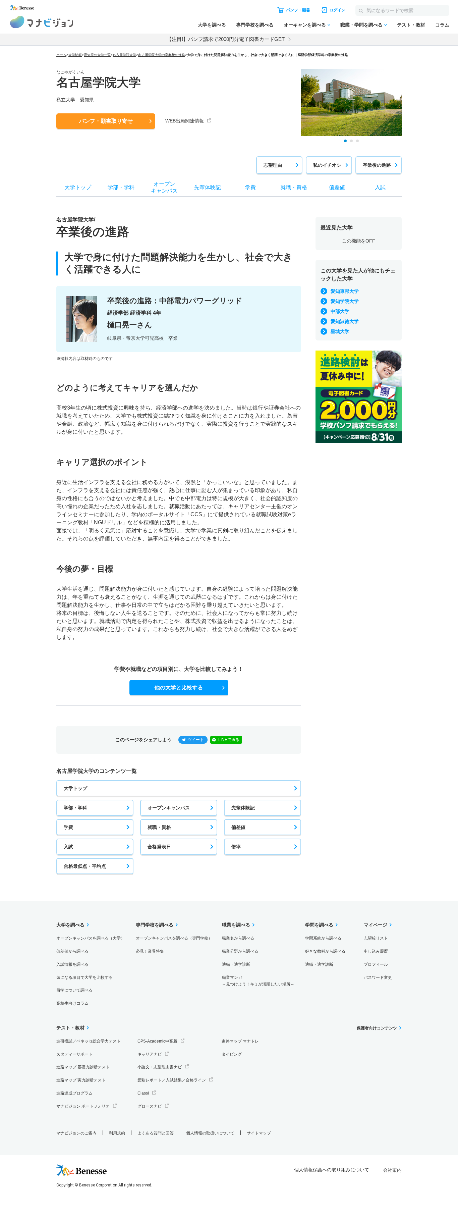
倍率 (236, 846)
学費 (68, 827)
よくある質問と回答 (155, 1133)
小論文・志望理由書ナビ (159, 1067)
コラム (442, 25)
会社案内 (392, 1170)
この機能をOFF (358, 241)
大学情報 (75, 55)
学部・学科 (75, 807)
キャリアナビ (149, 1054)
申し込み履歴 (376, 951)
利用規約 (117, 1133)
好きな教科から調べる (325, 951)
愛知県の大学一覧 (97, 55)
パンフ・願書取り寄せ (106, 121)
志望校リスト (376, 938)
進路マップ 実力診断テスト (81, 1080)
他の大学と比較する (179, 687)
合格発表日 (159, 846)
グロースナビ (149, 1106)
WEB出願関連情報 (184, 120)
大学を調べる (212, 25)
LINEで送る (228, 739)
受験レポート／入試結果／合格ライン (171, 1080)
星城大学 (340, 331)
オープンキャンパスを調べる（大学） (90, 938)
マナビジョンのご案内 (76, 1133)
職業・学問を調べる (361, 25)
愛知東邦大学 (345, 291)
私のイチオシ (327, 165)
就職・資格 (159, 827)
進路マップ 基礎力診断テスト (83, 1067)
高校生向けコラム (72, 1003)
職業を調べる (236, 924)
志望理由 (273, 165)
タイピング (232, 1054)
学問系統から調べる (323, 938)
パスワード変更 (378, 977)
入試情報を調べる (72, 964)
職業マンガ (258, 981)
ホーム (61, 55)
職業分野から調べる (240, 951)
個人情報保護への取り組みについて (331, 1169)
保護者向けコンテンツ (377, 1028)
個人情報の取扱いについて (210, 1133)
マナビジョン (41, 22)
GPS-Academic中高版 (157, 1041)
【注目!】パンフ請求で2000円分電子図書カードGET (226, 39)
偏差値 (238, 827)
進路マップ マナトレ (240, 1041)
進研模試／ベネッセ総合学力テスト (88, 1041)
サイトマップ (259, 1133)
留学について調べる (74, 990)
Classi (143, 1093)
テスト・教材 (411, 25)
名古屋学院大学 (124, 55)
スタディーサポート (74, 1054)
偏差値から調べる (72, 951)
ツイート (196, 739)
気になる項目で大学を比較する (84, 977)
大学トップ (75, 788)
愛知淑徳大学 (345, 321)
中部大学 (340, 311)
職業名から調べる (238, 938)
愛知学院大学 (345, 301)
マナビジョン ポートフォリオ (83, 1106)
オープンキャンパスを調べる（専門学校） (174, 938)
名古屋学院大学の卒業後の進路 (161, 55)
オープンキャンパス (169, 807)
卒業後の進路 (377, 165)
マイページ (375, 924)
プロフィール (376, 964)
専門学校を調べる (255, 25)
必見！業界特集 (150, 951)
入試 (68, 846)
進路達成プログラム (74, 1093)
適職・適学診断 (236, 964)
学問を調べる (319, 924)
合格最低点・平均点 (85, 866)
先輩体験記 (243, 807)
